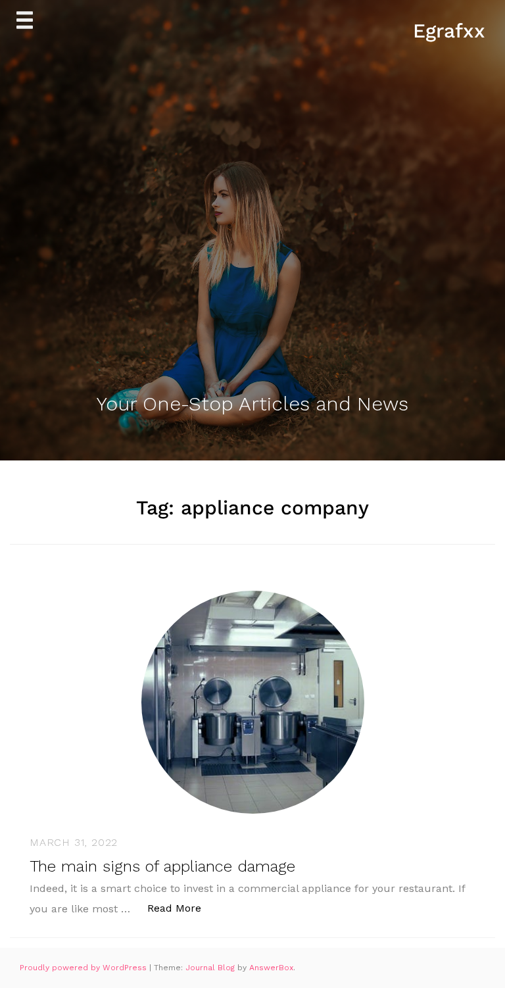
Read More (181, 907)
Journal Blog (211, 967)
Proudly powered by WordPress (84, 967)
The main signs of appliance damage (162, 866)
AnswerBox (271, 967)
